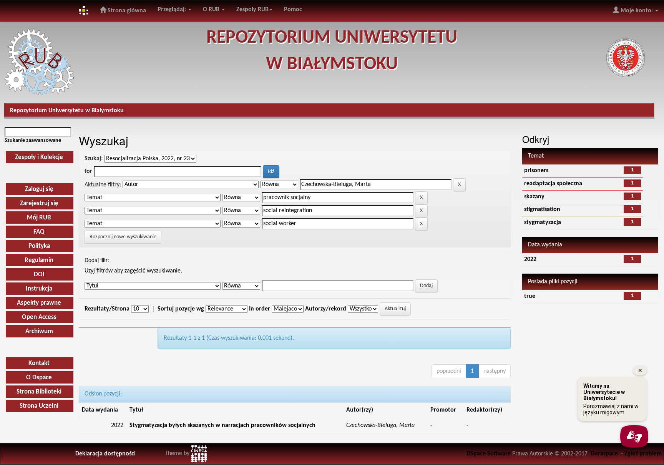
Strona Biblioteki (39, 392)
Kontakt (39, 363)
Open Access (39, 317)
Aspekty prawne (39, 303)
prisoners (536, 171)
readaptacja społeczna (553, 184)
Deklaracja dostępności (105, 454)
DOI (39, 274)
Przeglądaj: (173, 10)
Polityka (39, 246)
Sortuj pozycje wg (181, 309)
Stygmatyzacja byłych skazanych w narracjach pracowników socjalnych (222, 425)
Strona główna (126, 11)
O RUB (212, 10)
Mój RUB (39, 217)
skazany (534, 197)
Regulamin (39, 260)
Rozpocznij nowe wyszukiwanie (123, 237)
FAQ (39, 232)
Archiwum (39, 331)
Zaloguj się (39, 189)
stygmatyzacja (542, 222)
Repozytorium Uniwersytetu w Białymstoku (67, 111)
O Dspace (39, 377)
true (529, 296)
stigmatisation (542, 209)
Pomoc (293, 10)
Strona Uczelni (39, 406)
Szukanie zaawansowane (33, 140)
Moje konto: (636, 11)
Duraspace (604, 454)
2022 (530, 259)
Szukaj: (94, 159)
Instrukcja (39, 289)
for (88, 171)
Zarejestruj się (39, 203)
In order (259, 309)
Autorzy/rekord (325, 309)
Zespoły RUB (252, 10)
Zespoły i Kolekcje (39, 157)
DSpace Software (488, 454)
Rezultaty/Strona (107, 309)
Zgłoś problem (643, 454)
